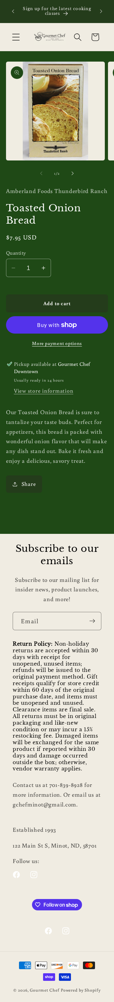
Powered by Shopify (81, 990)
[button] (16, 37)
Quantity (16, 252)
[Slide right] (73, 173)
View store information (43, 390)
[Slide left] (41, 173)
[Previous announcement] (13, 11)
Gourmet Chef (45, 990)
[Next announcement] (101, 11)
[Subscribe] (92, 621)
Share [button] (29, 483)
